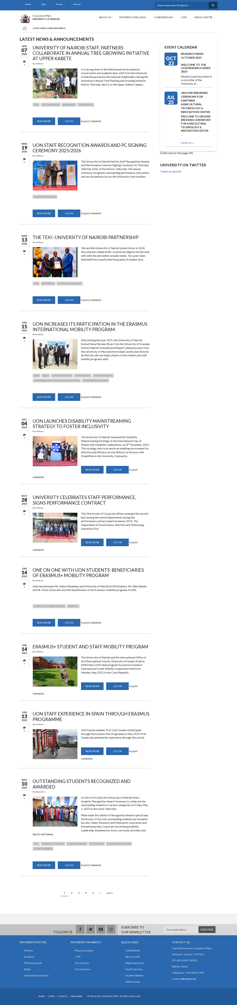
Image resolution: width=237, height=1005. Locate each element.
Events (59, 4)
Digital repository (134, 962)
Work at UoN (132, 956)
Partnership (69, 105)
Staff (43, 4)
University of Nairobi (45, 197)
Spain (36, 375)
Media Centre (204, 17)
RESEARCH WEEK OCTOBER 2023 (192, 55)
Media (27, 969)
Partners (77, 4)
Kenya (46, 375)
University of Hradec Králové (49, 606)
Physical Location (84, 950)
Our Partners (82, 962)
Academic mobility (62, 375)
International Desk (132, 17)
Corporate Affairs (42, 15)
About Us (105, 17)
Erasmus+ (73, 606)
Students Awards (43, 849)
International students (36, 975)
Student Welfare (134, 975)
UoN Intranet (132, 981)
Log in (69, 121)
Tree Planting (86, 105)
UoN (36, 105)
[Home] (25, 18)
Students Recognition (69, 283)
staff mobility (82, 375)
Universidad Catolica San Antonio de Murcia (56, 380)
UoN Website (132, 950)
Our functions (82, 969)
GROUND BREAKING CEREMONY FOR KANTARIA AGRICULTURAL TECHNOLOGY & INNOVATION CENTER (195, 102)
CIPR (184, 17)
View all (186, 142)
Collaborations (50, 105)
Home (28, 4)
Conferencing (163, 17)
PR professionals (33, 962)
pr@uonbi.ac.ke (188, 978)
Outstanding (97, 844)
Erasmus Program (103, 375)
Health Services (133, 969)
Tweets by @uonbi (170, 171)
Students (29, 956)
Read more (46, 122)
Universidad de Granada (95, 380)
